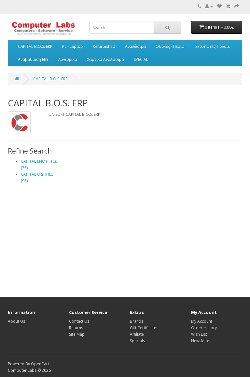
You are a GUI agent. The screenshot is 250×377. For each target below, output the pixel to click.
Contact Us (79, 321)
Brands (136, 321)
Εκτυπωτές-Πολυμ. (212, 46)
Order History (204, 327)
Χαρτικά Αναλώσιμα (105, 59)
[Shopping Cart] (228, 6)
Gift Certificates (144, 327)
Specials (137, 340)
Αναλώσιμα (135, 46)
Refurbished (104, 46)
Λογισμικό (67, 59)
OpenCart (40, 364)
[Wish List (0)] (219, 6)
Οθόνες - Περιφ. (171, 46)
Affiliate (137, 334)
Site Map (77, 334)
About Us (16, 321)
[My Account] (209, 6)
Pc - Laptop (72, 46)
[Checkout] (236, 6)
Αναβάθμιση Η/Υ (33, 59)
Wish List (199, 334)
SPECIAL (141, 59)
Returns (76, 327)
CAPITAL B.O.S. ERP (35, 46)
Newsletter (201, 340)
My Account (201, 321)
